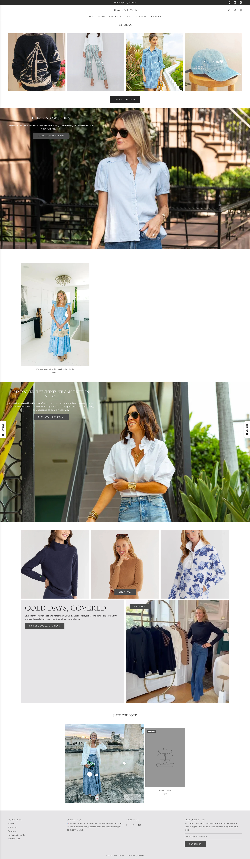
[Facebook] (229, 2)
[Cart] (241, 10)
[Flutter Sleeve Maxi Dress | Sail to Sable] (55, 314)
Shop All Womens (125, 99)
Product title (165, 790)
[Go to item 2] (96, 775)
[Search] (229, 10)
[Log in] (235, 10)
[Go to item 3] (124, 763)
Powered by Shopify (136, 856)
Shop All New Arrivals (51, 136)
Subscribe (195, 844)
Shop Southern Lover (51, 417)
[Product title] (165, 757)
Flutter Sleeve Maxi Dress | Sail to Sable (55, 369)
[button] (127, 797)
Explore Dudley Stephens (44, 626)
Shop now (125, 592)
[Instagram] (235, 2)
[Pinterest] (241, 2)
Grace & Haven (125, 10)
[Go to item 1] (89, 774)
